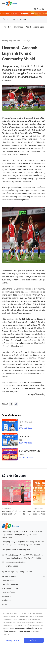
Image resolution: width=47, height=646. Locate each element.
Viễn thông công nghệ (35, 27)
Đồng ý (34, 640)
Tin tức (12, 19)
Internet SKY (25, 436)
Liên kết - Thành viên (10, 584)
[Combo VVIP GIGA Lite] (10, 454)
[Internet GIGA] (10, 425)
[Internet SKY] (10, 439)
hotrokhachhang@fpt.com (16, 562)
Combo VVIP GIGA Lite (29, 451)
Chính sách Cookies (17, 628)
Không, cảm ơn (12, 640)
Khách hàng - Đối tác (10, 588)
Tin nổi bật (6, 27)
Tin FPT (23, 19)
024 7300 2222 (12, 566)
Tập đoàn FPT (7, 596)
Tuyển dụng (6, 600)
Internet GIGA (25, 422)
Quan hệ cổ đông (8, 592)
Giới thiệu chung (8, 580)
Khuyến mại (18, 27)
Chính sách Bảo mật (22, 631)
